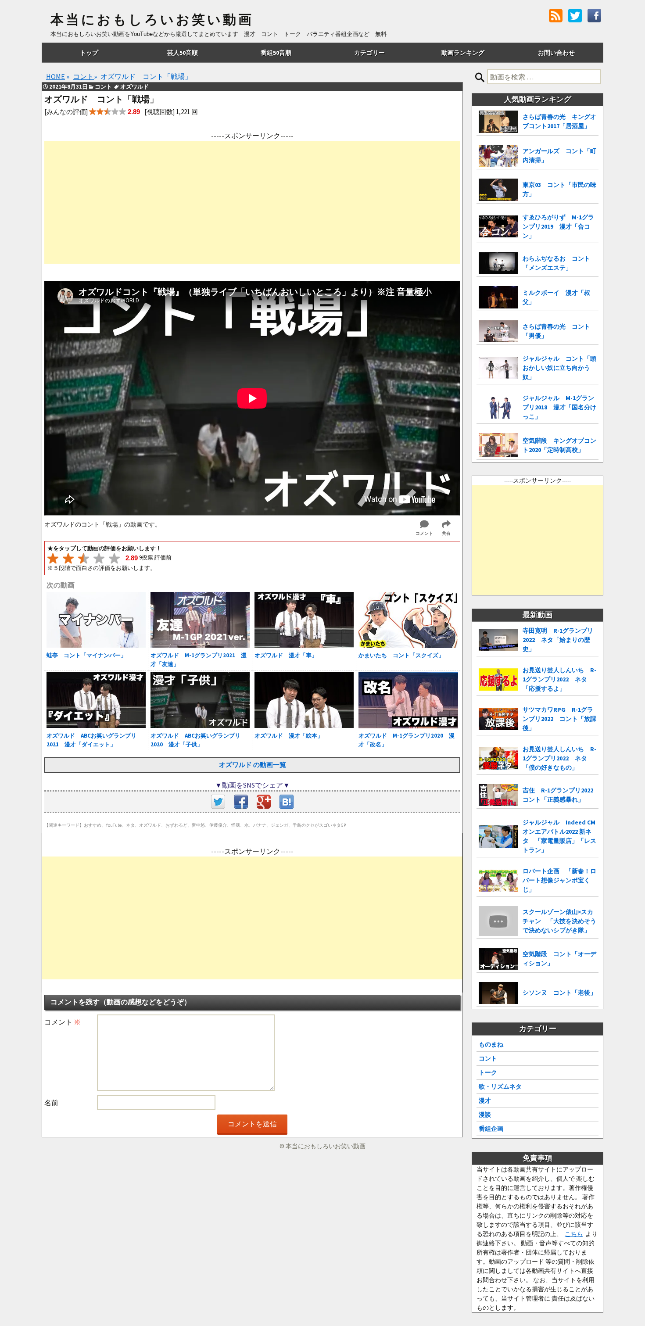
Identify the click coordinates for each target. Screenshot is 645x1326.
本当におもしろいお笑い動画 (152, 19)
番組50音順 (276, 53)
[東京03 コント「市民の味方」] (498, 189)
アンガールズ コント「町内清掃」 (559, 155)
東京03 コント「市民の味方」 (559, 189)
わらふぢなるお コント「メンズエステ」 (556, 263)
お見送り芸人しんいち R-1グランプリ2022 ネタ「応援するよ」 (559, 679)
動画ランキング (462, 53)
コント (488, 1058)
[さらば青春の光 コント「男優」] (498, 331)
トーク (488, 1072)
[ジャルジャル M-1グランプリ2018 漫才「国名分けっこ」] (498, 407)
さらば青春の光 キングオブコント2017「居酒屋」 (559, 121)
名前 (51, 1102)
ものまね (491, 1044)
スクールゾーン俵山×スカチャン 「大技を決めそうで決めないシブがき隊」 (559, 921)
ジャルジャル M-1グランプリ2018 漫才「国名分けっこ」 (559, 407)
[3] (83, 558)
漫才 (485, 1100)
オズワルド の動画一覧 (252, 764)
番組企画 (491, 1128)
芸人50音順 (182, 53)
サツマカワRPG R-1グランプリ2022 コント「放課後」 (559, 719)
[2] (68, 558)
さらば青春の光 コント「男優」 (556, 331)
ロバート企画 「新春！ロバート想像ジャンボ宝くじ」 (559, 880)
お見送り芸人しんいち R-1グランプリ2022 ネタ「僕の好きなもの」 (559, 758)
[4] (98, 558)
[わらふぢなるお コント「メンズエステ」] (498, 263)
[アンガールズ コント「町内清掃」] (498, 156)
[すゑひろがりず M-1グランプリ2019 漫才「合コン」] (498, 227)
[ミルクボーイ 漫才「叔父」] (498, 297)
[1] (52, 558)
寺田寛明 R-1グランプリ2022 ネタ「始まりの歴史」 (558, 640)
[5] (114, 558)
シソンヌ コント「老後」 (559, 992)
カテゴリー (369, 53)
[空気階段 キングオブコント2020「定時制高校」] (498, 445)
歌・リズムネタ (500, 1086)
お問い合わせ (556, 53)
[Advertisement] (252, 202)
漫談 (485, 1114)
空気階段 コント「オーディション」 (559, 958)
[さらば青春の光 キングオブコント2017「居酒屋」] (498, 121)
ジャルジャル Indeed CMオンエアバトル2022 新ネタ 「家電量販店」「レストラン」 (559, 836)
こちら (574, 1234)
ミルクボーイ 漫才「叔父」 (556, 297)
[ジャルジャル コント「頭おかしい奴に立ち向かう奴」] (498, 368)
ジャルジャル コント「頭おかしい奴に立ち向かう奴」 (559, 368)
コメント (62, 1022)
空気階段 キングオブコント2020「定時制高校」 (559, 445)
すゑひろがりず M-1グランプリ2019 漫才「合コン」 (558, 226)
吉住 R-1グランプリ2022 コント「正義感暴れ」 (560, 794)
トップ (89, 53)
